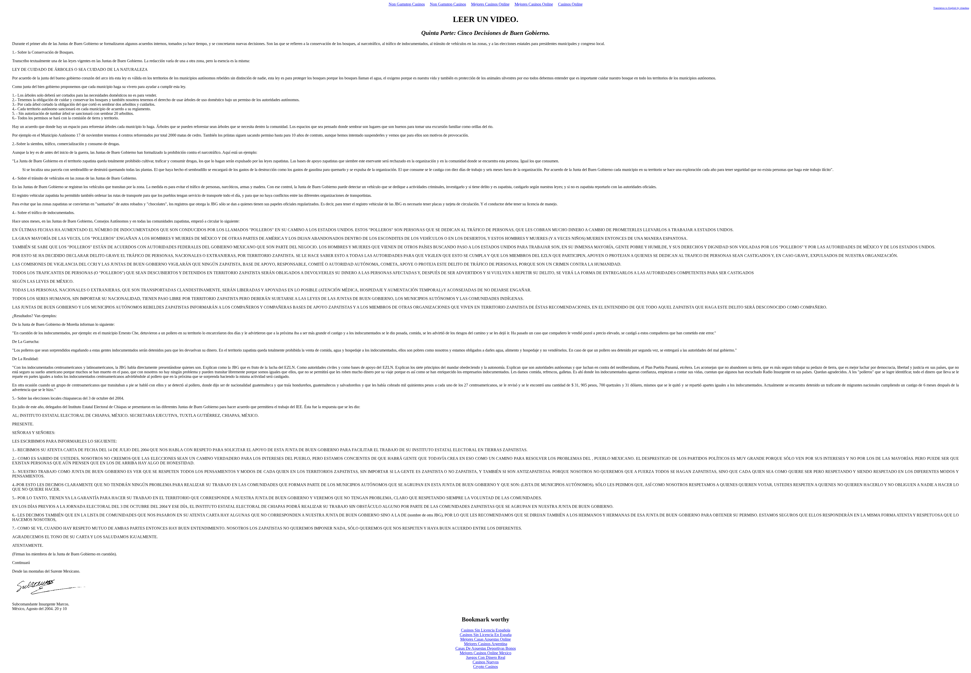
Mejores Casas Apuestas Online (485, 639)
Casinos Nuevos (486, 662)
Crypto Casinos (485, 666)
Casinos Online (570, 4)
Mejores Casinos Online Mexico (485, 653)
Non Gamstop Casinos (407, 4)
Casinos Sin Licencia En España (486, 635)
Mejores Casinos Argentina (485, 644)
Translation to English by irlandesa (951, 8)
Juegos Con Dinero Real (485, 657)
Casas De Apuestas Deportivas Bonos (485, 648)
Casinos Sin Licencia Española (485, 630)
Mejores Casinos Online (490, 4)
